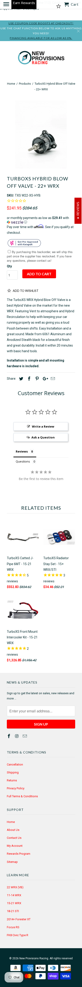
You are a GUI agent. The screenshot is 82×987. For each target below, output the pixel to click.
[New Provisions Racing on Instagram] (17, 736)
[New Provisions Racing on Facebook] (9, 736)
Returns (12, 780)
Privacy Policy (15, 788)
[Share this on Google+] (44, 378)
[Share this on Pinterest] (36, 378)
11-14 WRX (14, 895)
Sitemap (12, 862)
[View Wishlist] (58, 6)
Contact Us (14, 837)
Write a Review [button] (43, 426)
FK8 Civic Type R (17, 935)
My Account (15, 845)
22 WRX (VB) (15, 887)
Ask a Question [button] (43, 437)
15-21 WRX (14, 903)
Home (11, 822)
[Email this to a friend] (52, 378)
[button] (41, 220)
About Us (13, 830)
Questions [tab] (23, 461)
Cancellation (15, 764)
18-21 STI (13, 911)
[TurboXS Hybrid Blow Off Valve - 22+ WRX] (41, 135)
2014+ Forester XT (19, 919)
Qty (9, 266)
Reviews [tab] (22, 451)
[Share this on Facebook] (28, 378)
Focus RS (13, 927)
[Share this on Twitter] (20, 378)
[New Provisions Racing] (41, 58)
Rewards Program (18, 853)
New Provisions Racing (33, 958)
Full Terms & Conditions (22, 796)
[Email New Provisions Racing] (25, 736)
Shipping (13, 772)
